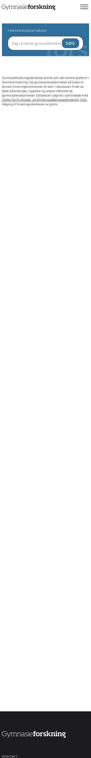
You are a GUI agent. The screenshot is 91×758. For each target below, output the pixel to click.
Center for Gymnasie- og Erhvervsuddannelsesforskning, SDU (44, 100)
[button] (84, 7)
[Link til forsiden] (34, 735)
